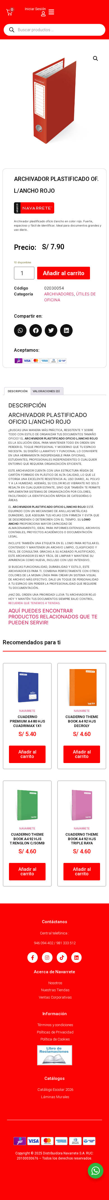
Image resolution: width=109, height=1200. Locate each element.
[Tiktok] (62, 957)
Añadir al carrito (63, 273)
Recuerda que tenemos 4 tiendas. (34, 603)
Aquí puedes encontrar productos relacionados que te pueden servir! (53, 616)
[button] (96, 58)
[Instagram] (47, 957)
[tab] (17, 391)
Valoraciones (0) (46, 391)
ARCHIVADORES (59, 293)
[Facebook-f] (32, 957)
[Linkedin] (76, 957)
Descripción (17, 391)
